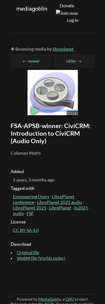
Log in (72, 20)
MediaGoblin (49, 299)
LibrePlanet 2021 (29, 208)
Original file (28, 252)
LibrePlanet (60, 208)
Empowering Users (31, 196)
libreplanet (63, 49)
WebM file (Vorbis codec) (41, 258)
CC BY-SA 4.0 (26, 230)
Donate (67, 5)
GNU (70, 299)
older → (74, 61)
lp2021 (81, 208)
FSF (30, 213)
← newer (31, 61)
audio (18, 213)
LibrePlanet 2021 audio (59, 202)
